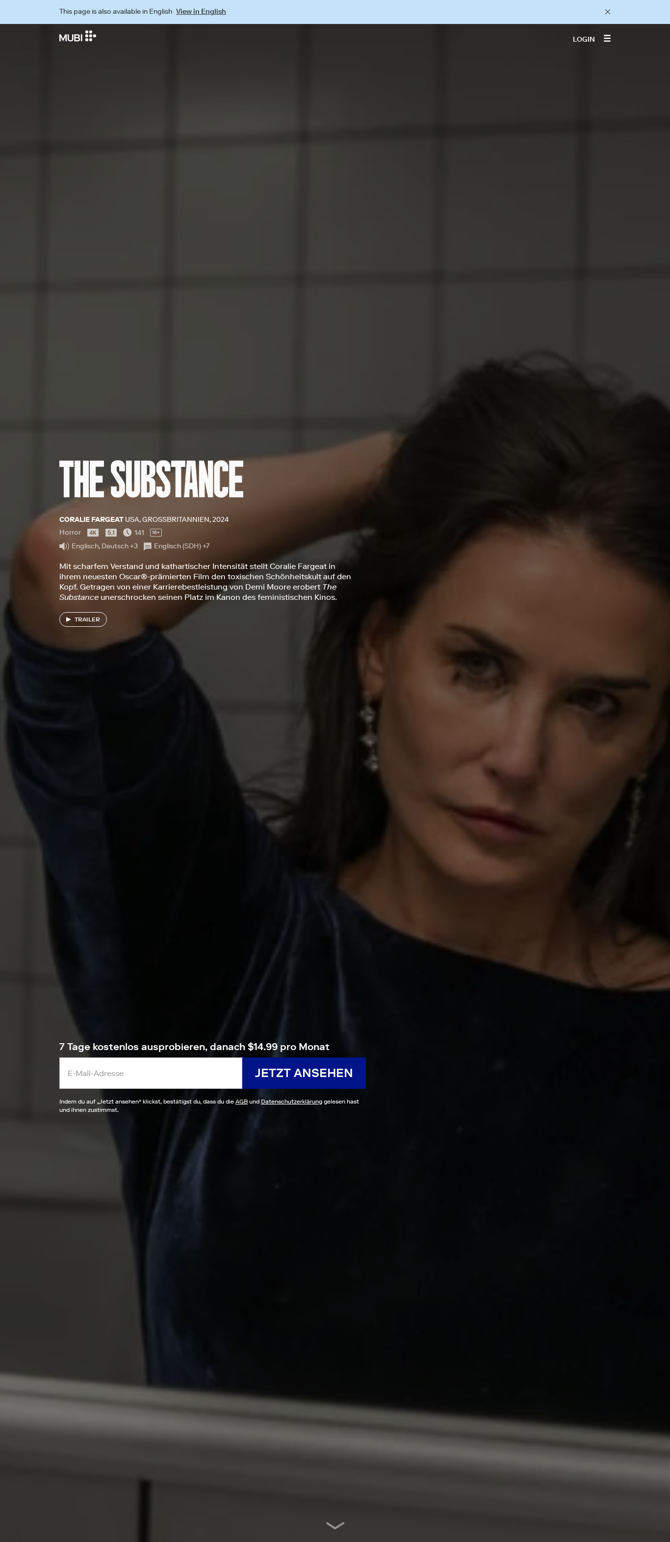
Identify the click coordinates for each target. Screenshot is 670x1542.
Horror (70, 532)
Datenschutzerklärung (291, 1101)
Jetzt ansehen (304, 1073)
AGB (241, 1101)
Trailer (87, 619)
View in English (201, 11)
